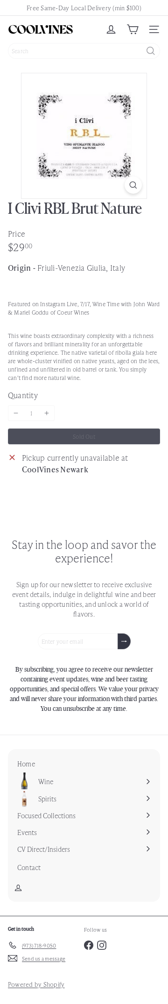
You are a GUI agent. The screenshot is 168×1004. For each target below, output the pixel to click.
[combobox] (84, 51)
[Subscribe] (124, 641)
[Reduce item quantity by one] (16, 413)
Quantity (23, 394)
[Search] (150, 51)
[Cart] (132, 29)
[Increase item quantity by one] (47, 413)
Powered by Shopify (36, 984)
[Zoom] (133, 185)
